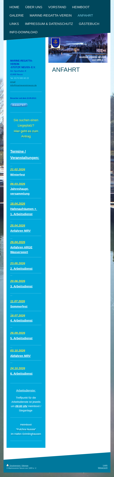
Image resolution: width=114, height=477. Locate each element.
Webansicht (102, 468)
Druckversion (15, 466)
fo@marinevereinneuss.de (24, 85)
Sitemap (25, 466)
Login (105, 465)
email (12, 82)
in (11, 85)
